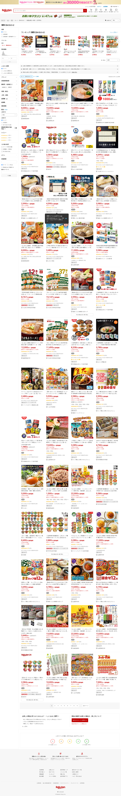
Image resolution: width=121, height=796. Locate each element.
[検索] (85, 10)
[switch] (15, 128)
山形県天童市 (76, 264)
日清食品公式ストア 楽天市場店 (30, 171)
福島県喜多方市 (26, 358)
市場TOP (3, 20)
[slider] (1, 55)
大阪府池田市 (76, 508)
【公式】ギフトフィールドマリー (106, 171)
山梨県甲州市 (101, 554)
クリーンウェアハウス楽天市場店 (81, 551)
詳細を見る (74, 72)
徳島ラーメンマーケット (78, 413)
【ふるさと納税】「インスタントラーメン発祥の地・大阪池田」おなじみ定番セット (81, 490)
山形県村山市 (51, 120)
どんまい (25, 508)
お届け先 (3, 112)
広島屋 (24, 554)
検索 (10, 61)
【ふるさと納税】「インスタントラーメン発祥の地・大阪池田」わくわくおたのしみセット (81, 631)
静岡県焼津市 (26, 118)
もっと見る (24, 726)
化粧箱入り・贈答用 (7, 87)
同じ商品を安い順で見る (82, 314)
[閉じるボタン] (117, 66)
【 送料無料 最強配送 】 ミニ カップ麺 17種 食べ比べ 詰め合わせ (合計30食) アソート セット (107, 490)
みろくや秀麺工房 (102, 362)
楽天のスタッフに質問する (80, 720)
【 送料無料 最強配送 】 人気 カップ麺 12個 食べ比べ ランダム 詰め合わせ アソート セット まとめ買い (57, 537)
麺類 (12, 20)
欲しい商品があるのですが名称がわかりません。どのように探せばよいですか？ (42, 719)
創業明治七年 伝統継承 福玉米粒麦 (106, 122)
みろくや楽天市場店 (77, 169)
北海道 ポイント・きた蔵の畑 (105, 258)
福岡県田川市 (76, 120)
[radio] (2, 32)
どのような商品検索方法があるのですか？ (33, 721)
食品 (8, 20)
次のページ (85, 705)
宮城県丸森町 (101, 694)
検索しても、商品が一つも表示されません (33, 723)
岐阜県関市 (50, 648)
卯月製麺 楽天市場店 (103, 459)
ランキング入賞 (101, 166)
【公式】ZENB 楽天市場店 (29, 307)
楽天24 (49, 169)
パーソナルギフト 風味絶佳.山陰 (30, 405)
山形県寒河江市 (51, 459)
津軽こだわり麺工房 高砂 (79, 218)
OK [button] (66, 218)
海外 (6, 109)
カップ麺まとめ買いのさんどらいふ (106, 410)
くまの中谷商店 (51, 407)
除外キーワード (5, 169)
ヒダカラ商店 (51, 261)
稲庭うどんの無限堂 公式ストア (30, 218)
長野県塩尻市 (51, 508)
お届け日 (3, 117)
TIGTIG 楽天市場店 (102, 504)
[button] (115, 6)
